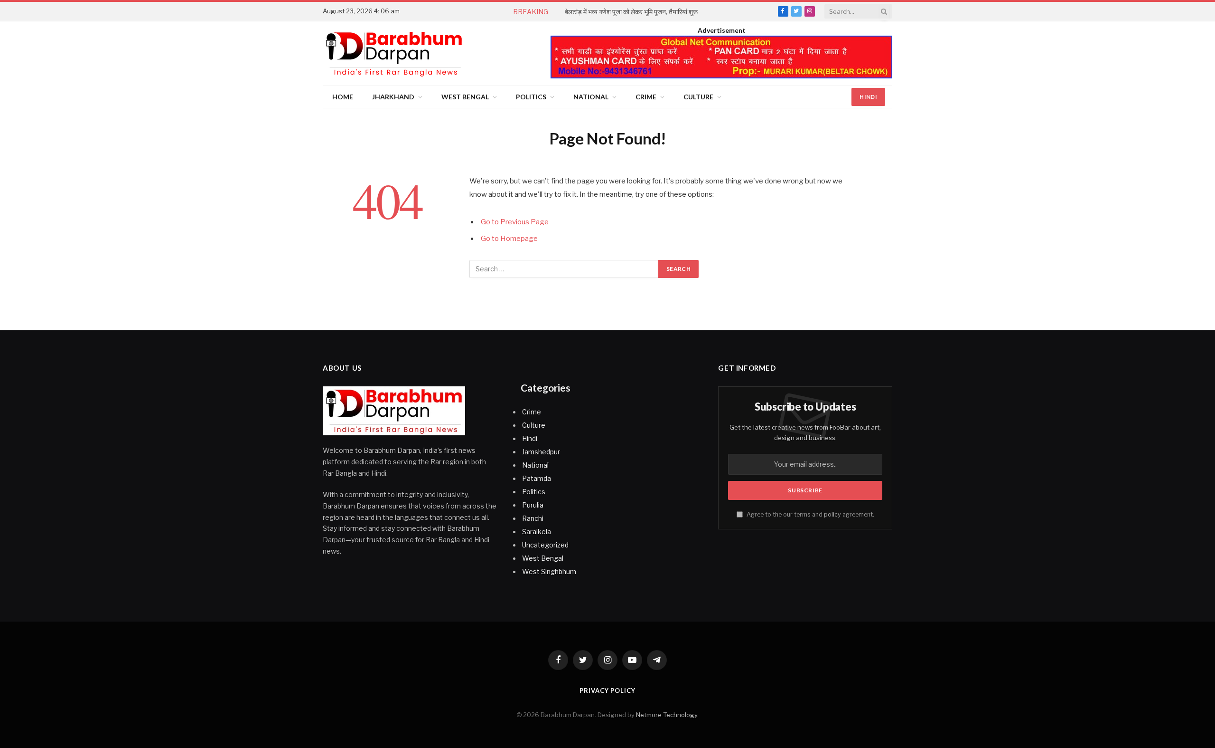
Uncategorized (545, 545)
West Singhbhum (549, 571)
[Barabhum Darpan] (394, 53)
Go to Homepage (509, 238)
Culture (698, 97)
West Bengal (465, 97)
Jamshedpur (541, 452)
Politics (531, 97)
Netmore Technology (666, 715)
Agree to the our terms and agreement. (809, 514)
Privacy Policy (607, 690)
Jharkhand (393, 97)
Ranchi (532, 518)
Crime (646, 97)
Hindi (868, 96)
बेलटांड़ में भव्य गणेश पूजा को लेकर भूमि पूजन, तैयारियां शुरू (631, 12)
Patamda (536, 478)
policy (832, 514)
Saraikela (536, 531)
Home (342, 97)
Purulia (532, 505)
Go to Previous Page (515, 222)
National (590, 97)
